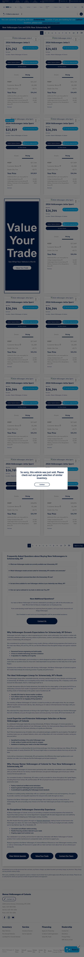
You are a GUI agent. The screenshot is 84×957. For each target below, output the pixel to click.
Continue (42, 484)
